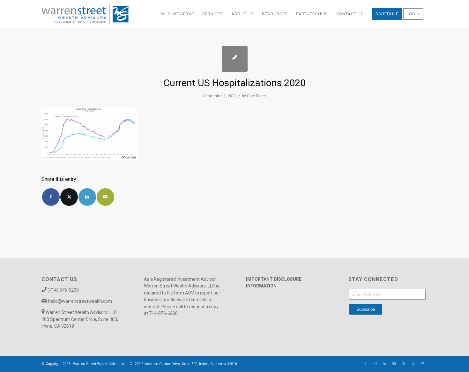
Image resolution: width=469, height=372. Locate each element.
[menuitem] (177, 14)
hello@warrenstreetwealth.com (80, 301)
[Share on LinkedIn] (87, 197)
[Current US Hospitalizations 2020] (235, 59)
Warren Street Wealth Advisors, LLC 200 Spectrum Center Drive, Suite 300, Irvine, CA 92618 (79, 319)
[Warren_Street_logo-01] (85, 14)
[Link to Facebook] (365, 363)
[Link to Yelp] (403, 363)
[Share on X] (69, 197)
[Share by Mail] (105, 197)
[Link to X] (413, 363)
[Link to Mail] (423, 363)
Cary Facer (256, 96)
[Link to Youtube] (394, 363)
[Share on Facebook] (51, 197)
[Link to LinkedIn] (384, 363)
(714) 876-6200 (63, 290)
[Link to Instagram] (375, 363)
